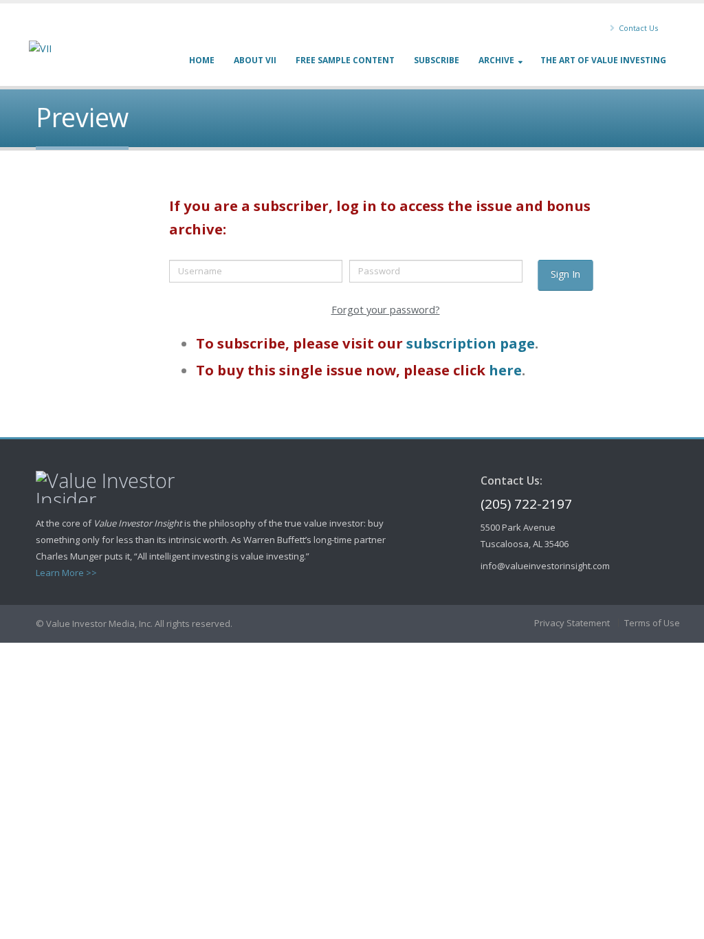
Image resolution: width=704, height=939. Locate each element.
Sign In (565, 273)
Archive (496, 60)
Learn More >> (66, 572)
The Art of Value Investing (603, 60)
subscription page (470, 343)
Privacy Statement (572, 623)
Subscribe (436, 60)
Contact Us (637, 28)
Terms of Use (652, 623)
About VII (255, 60)
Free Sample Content (345, 60)
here (505, 369)
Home (201, 60)
